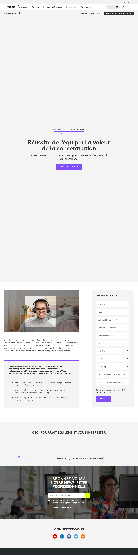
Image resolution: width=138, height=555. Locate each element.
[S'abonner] (87, 495)
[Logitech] (18, 6)
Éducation (111, 2)
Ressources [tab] (71, 7)
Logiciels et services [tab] (52, 7)
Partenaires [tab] (86, 7)
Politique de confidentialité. (61, 507)
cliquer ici (107, 392)
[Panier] (129, 7)
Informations (71, 129)
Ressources (59, 129)
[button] (12, 13)
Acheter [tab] (35, 7)
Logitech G (90, 2)
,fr (128, 2)
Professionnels (100, 2)
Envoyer (103, 399)
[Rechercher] (113, 7)
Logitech (82, 2)
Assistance (118, 2)
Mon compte (123, 7)
